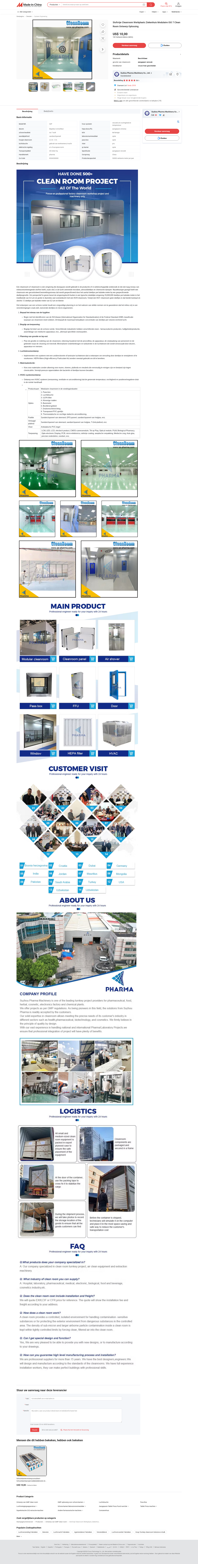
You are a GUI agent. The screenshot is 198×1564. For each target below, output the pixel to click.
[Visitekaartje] (178, 121)
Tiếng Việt (149, 1547)
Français (66, 1547)
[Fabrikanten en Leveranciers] (28, 4)
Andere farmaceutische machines (69, 1510)
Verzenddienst (102, 1532)
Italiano (85, 1547)
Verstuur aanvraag (129, 45)
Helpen (154, 12)
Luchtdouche (103, 1502)
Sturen (34, 1430)
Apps (164, 12)
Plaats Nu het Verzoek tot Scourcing (74, 1430)
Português (58, 1547)
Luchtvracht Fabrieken (61, 1532)
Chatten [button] (166, 45)
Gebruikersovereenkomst (78, 1544)
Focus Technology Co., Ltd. (96, 1551)
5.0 (153, 115)
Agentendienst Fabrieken (83, 1532)
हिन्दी (127, 1547)
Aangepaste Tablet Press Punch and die (113, 1506)
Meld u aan (118, 100)
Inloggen (178, 6)
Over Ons (57, 1544)
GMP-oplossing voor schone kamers (70, 1502)
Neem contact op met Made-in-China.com (112, 1544)
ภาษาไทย (134, 1547)
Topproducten (131, 1544)
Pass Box (143, 1502)
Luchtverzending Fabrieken (28, 1532)
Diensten (29, 16)
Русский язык (76, 1547)
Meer (18, 1536)
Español (50, 1547)
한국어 (115, 1547)
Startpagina (20, 16)
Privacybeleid (92, 1544)
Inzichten (141, 1544)
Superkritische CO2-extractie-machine (29, 1510)
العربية (109, 1547)
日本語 (122, 1547)
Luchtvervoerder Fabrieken (121, 1532)
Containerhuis (104, 1510)
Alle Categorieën (25, 12)
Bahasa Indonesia (160, 1547)
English (43, 1547)
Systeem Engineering (40, 16)
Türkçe (141, 1547)
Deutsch (92, 1547)
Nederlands (100, 1547)
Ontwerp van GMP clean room (27, 1502)
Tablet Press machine (147, 1506)
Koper (142, 12)
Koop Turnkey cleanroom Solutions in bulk (150, 1532)
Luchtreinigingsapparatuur (26, 1506)
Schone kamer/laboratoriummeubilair (71, 1506)
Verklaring (65, 1544)
